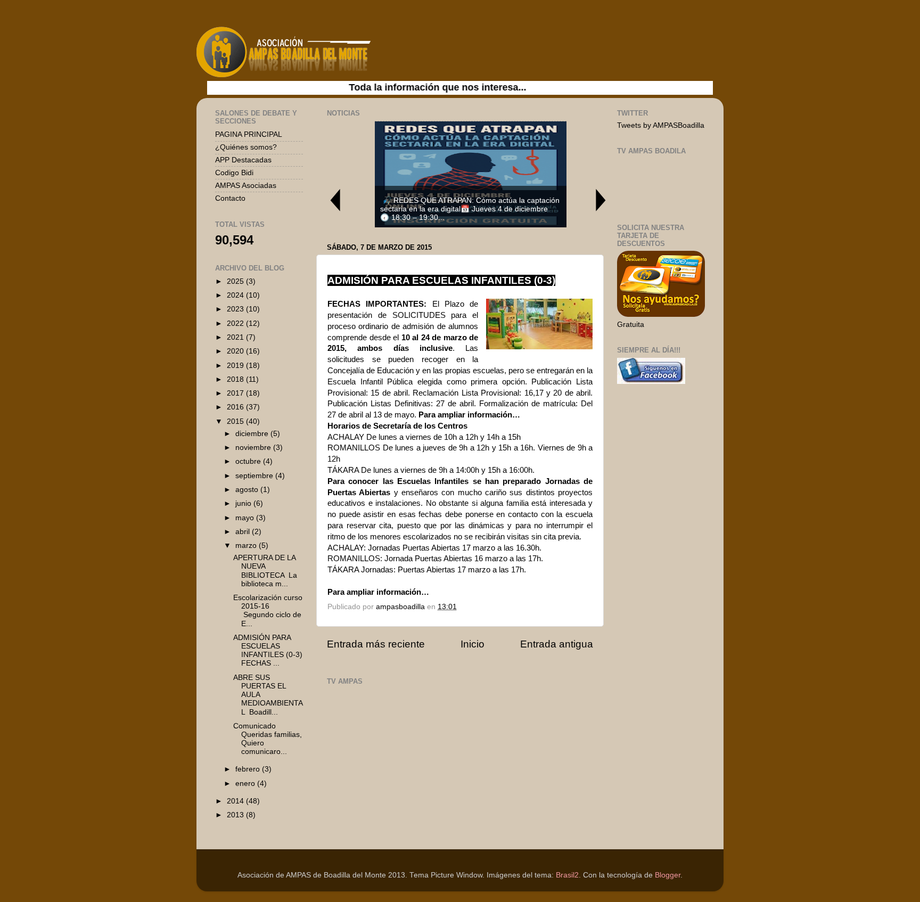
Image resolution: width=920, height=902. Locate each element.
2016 (236, 407)
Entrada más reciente (376, 644)
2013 (236, 815)
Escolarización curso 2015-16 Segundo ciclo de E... (267, 611)
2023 (236, 309)
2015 (236, 421)
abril (243, 532)
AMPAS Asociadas (245, 186)
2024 (236, 295)
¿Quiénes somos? (246, 147)
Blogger (667, 875)
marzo (247, 546)
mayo (245, 518)
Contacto (230, 198)
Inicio (472, 644)
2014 (236, 801)
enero (246, 784)
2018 (236, 379)
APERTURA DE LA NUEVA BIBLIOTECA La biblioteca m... (265, 571)
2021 (236, 337)
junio (244, 503)
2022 (236, 323)
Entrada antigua (556, 644)
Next (601, 199)
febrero (248, 769)
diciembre (252, 434)
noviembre (254, 448)
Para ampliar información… (378, 592)
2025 (236, 281)
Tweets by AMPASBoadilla (660, 125)
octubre (249, 461)
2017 (236, 393)
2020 (236, 351)
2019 (236, 366)
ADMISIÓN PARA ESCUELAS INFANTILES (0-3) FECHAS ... (267, 651)
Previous (335, 199)
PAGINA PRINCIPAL (248, 134)
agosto (247, 490)
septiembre (255, 476)
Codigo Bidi (234, 173)
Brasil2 (567, 875)
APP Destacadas (243, 160)
